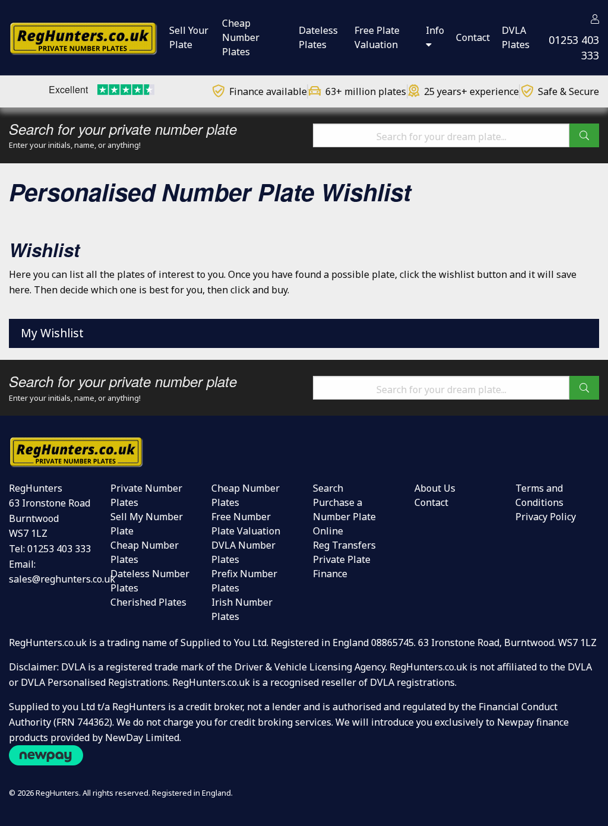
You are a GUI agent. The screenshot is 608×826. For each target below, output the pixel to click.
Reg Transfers (344, 545)
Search (328, 488)
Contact (431, 502)
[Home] (83, 36)
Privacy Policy (545, 516)
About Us (434, 488)
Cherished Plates (148, 602)
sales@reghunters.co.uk (62, 579)
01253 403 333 (59, 548)
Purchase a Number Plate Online (344, 516)
